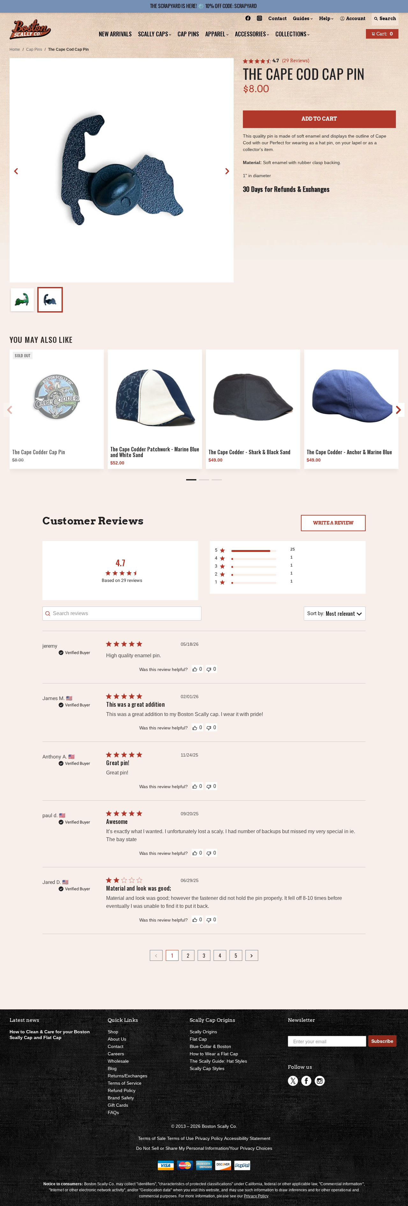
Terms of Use (180, 1138)
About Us (117, 1039)
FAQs (113, 1112)
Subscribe (382, 1041)
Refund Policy (121, 1090)
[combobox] (334, 613)
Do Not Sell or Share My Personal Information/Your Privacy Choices (204, 1148)
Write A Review (333, 522)
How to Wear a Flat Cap (214, 1053)
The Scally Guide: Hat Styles (218, 1061)
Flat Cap (198, 1039)
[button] (227, 171)
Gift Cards (118, 1105)
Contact (115, 1046)
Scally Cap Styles (207, 1068)
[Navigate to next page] (251, 955)
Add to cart (319, 119)
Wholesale (118, 1061)
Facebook (306, 1081)
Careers (116, 1053)
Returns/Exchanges (127, 1075)
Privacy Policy (209, 1138)
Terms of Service (125, 1083)
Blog (112, 1068)
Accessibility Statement (247, 1138)
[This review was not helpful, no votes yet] (209, 669)
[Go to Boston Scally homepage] (30, 30)
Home (15, 49)
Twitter (293, 1081)
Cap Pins (34, 49)
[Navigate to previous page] (156, 955)
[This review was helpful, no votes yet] (195, 668)
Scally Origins (203, 1031)
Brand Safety (121, 1097)
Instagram (320, 1081)
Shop (113, 1031)
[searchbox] (121, 614)
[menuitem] (248, 19)
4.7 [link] (276, 60)
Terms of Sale (152, 1138)
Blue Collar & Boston (210, 1046)
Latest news (24, 1020)
